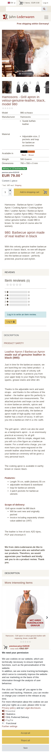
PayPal (9, 720)
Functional (11, 723)
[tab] (25, 335)
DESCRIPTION (11, 335)
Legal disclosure (32, 708)
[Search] (44, 9)
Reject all (25, 740)
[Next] (47, 53)
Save (25, 748)
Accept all (25, 733)
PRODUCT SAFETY (14, 343)
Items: (31, 3)
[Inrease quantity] (10, 190)
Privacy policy (9, 708)
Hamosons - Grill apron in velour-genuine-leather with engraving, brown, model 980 (26, 637)
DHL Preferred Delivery (17, 717)
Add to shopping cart (29, 192)
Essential (10, 711)
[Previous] (4, 53)
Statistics (10, 714)
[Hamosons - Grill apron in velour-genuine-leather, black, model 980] (8, 87)
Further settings (9, 726)
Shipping (17, 185)
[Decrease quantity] (10, 194)
